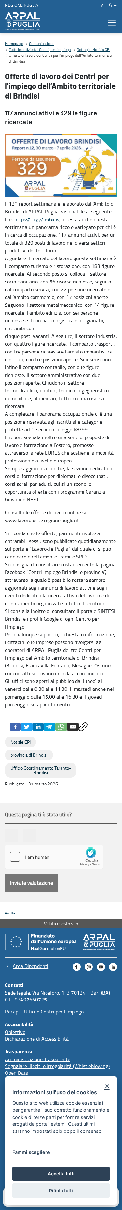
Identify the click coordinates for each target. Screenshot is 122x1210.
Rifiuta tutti (61, 1190)
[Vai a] (24, 21)
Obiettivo (15, 1032)
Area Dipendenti (30, 966)
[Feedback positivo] (11, 835)
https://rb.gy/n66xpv (36, 219)
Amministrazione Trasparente (37, 1059)
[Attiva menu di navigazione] (110, 22)
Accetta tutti (61, 1173)
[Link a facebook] (77, 967)
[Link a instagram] (89, 967)
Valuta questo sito (61, 923)
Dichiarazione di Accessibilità (37, 1038)
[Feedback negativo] (29, 835)
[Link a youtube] (101, 967)
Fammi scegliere (31, 1152)
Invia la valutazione (31, 882)
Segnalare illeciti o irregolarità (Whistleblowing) (57, 1066)
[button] (103, 5)
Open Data (16, 1072)
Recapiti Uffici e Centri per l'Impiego (44, 1011)
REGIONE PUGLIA (21, 5)
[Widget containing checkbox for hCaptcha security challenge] (54, 857)
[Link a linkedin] (113, 967)
